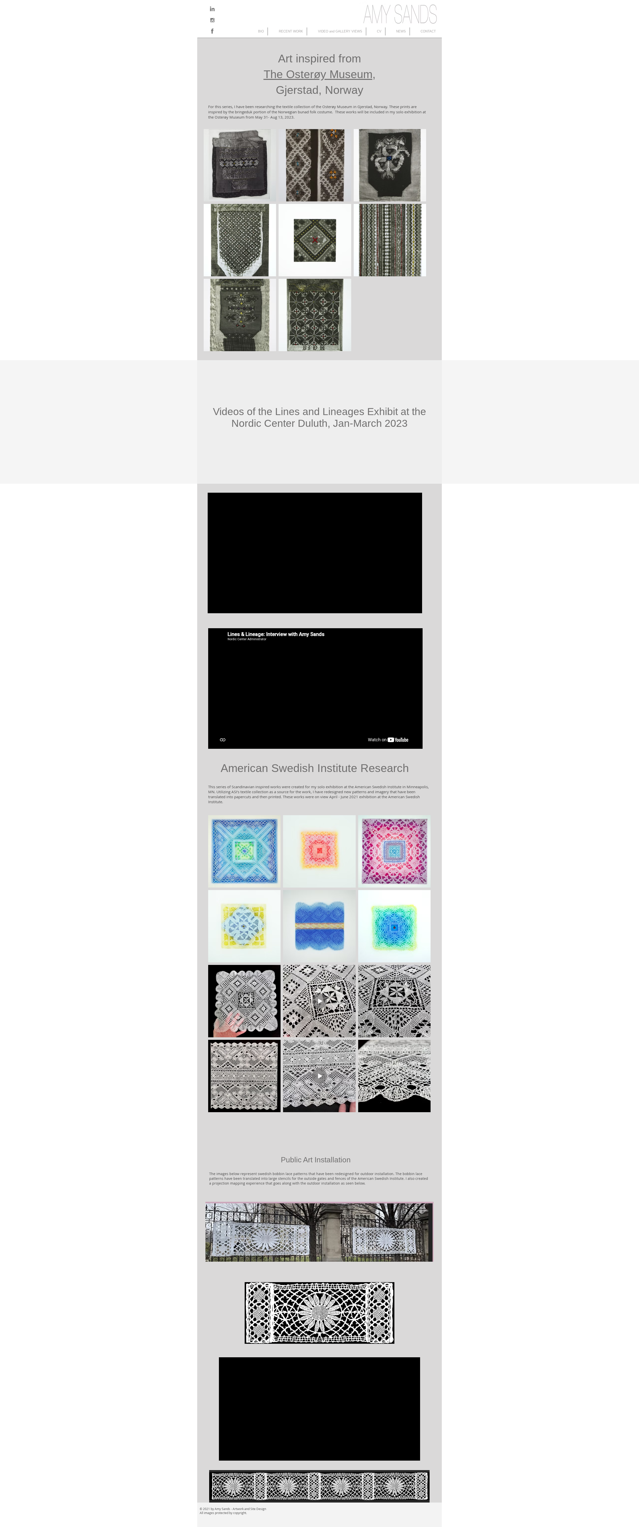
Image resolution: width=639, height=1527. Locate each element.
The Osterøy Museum (318, 74)
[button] (287, 31)
